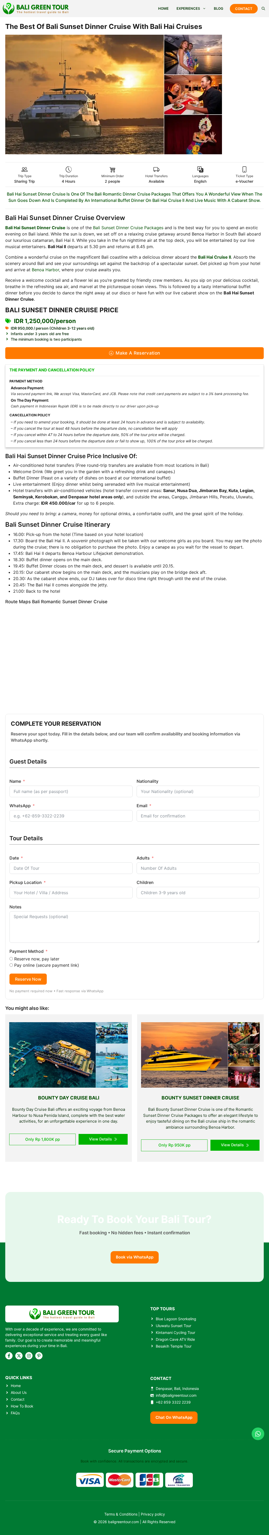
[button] (263, 8)
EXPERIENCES (188, 8)
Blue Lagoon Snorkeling (176, 1319)
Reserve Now (28, 979)
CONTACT (243, 9)
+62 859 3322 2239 (173, 1402)
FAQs (15, 1413)
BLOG (218, 8)
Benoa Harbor (45, 269)
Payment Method (26, 951)
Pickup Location (25, 882)
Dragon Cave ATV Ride (175, 1339)
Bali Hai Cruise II (214, 257)
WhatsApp (20, 805)
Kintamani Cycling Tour (175, 1332)
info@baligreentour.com (176, 1395)
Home (16, 1385)
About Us (19, 1392)
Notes (15, 906)
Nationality (147, 781)
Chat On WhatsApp (174, 1417)
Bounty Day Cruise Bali (68, 1098)
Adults (143, 858)
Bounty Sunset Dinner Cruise (200, 1098)
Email (142, 805)
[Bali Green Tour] (36, 8)
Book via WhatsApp (134, 1257)
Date (14, 858)
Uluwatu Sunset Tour (173, 1325)
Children (145, 882)
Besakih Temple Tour (174, 1346)
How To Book (22, 1406)
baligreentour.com (123, 1521)
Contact (17, 1399)
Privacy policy (153, 1514)
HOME (163, 8)
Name (15, 781)
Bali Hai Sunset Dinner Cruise (35, 227)
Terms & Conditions (120, 1514)
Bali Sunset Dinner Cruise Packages (128, 227)
